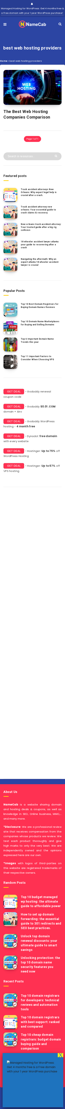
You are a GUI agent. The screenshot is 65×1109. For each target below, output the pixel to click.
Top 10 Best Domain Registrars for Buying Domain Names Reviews (40, 305)
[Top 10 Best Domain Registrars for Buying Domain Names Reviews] (10, 310)
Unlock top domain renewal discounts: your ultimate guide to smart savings (39, 943)
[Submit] (56, 156)
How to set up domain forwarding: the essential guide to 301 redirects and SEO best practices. (41, 921)
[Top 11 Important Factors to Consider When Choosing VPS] (10, 362)
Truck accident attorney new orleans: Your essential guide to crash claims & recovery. (38, 210)
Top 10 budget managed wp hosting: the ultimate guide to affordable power (41, 901)
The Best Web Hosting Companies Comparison (26, 114)
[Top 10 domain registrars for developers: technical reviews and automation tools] (10, 1000)
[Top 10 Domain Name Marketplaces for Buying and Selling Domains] (10, 327)
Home (3, 61)
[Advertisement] (32, 631)
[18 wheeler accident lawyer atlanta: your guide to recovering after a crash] (10, 247)
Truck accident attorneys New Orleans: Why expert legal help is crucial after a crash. (39, 192)
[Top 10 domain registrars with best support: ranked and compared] (10, 1022)
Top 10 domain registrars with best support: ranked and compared (40, 1021)
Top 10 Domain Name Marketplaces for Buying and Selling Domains (40, 323)
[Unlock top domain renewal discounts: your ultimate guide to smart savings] (10, 941)
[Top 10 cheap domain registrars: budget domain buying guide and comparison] (10, 1039)
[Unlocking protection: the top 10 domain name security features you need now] (10, 963)
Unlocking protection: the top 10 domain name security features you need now (40, 964)
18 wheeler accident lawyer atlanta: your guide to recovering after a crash (40, 244)
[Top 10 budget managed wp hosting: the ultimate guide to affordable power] (10, 902)
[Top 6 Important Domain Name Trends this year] (10, 344)
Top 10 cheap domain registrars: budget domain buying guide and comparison (41, 1041)
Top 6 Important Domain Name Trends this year (37, 340)
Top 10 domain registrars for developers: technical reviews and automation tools (40, 1002)
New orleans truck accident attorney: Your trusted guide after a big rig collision (41, 227)
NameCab (10, 804)
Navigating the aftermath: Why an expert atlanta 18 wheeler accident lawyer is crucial (39, 262)
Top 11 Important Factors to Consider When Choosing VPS (37, 358)
